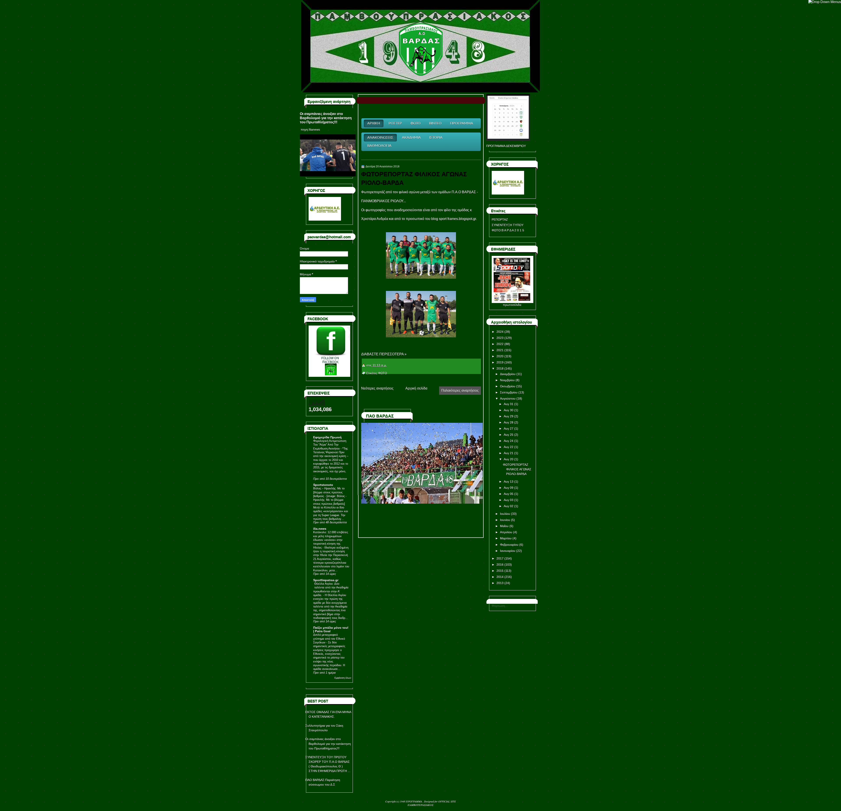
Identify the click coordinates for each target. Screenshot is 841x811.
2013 (500, 583)
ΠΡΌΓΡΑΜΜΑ (414, 801)
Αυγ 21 (508, 453)
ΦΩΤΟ (382, 373)
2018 (500, 368)
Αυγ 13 (508, 481)
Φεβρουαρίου (509, 544)
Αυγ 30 (508, 410)
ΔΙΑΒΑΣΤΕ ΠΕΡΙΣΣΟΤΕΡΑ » (383, 354)
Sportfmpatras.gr (325, 580)
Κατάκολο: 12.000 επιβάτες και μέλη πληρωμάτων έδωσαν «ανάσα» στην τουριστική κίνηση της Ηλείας (330, 540)
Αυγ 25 (508, 434)
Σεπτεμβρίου (509, 392)
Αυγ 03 (508, 500)
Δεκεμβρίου (508, 374)
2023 (500, 338)
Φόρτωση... (500, 605)
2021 (500, 350)
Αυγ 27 (508, 428)
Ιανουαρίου (507, 550)
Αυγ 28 (508, 422)
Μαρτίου (506, 538)
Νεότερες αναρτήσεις (377, 388)
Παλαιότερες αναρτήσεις (460, 390)
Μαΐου (504, 526)
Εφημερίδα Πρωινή (327, 437)
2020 (500, 356)
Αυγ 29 (508, 416)
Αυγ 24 (508, 441)
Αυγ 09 (508, 487)
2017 (500, 558)
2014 (500, 577)
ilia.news (319, 528)
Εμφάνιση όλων (342, 677)
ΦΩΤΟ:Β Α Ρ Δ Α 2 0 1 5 (508, 230)
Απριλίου (506, 532)
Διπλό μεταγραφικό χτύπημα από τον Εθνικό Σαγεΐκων (329, 638)
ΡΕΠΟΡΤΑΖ (500, 219)
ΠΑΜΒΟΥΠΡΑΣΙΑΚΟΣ (420, 805)
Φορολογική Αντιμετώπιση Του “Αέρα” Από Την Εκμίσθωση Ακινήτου (329, 444)
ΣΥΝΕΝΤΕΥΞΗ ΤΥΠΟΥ (507, 225)
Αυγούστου (508, 398)
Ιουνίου (505, 520)
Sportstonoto (323, 485)
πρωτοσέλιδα (512, 304)
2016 (500, 564)
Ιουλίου (505, 513)
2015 (500, 570)
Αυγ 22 (508, 447)
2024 (500, 331)
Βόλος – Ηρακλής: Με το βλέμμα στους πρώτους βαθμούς (329, 492)
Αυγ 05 (508, 494)
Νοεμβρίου (507, 380)
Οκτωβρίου (507, 386)
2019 (500, 362)
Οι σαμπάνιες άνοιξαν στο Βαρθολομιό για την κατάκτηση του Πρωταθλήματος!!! (326, 118)
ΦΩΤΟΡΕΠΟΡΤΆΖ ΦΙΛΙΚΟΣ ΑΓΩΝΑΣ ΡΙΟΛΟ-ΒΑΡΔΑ (414, 178)
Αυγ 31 (508, 404)
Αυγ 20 (508, 459)
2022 (500, 344)
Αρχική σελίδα (416, 388)
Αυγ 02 (508, 506)
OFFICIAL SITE (447, 801)
